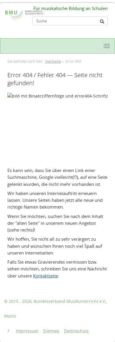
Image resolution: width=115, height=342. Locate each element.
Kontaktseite (45, 276)
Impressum (27, 330)
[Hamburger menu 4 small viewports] (106, 46)
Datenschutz (76, 330)
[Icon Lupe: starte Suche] (102, 21)
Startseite (53, 61)
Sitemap (51, 330)
